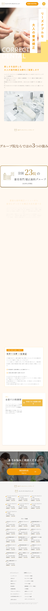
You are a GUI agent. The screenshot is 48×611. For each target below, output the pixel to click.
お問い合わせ (13, 599)
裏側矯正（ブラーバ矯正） (30, 586)
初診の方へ (13, 584)
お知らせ (12, 578)
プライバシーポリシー (15, 591)
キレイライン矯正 (28, 578)
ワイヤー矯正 (27, 584)
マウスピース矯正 (29, 576)
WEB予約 (13, 500)
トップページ (13, 576)
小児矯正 (27, 589)
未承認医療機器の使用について (16, 596)
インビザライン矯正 (29, 581)
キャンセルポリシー (15, 594)
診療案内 (8, 500)
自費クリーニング (28, 591)
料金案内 (12, 586)
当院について (13, 581)
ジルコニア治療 (28, 597)
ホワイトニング (28, 594)
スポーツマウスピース (30, 599)
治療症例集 (13, 589)
